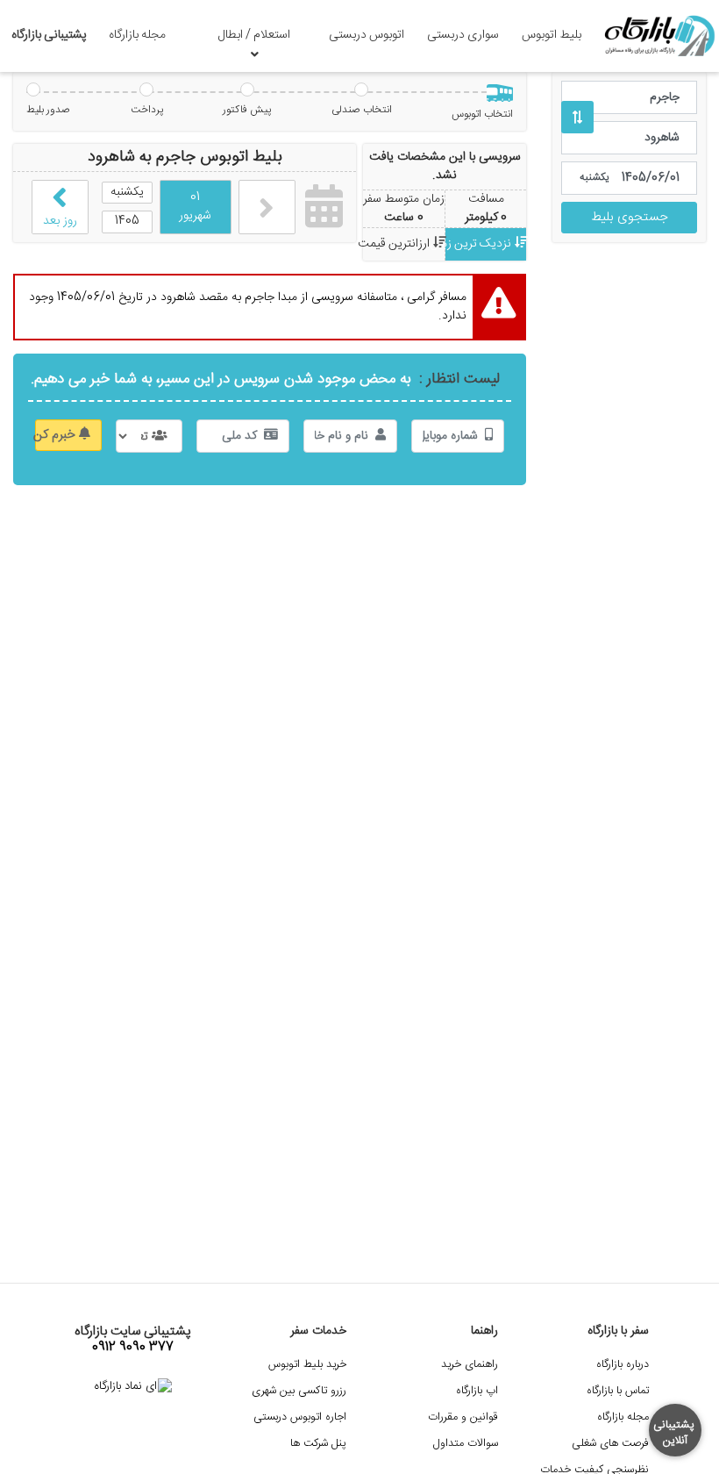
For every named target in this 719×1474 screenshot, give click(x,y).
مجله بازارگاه (137, 35)
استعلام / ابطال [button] (254, 35)
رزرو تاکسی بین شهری (299, 1391)
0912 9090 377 (133, 1348)
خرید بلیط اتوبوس (307, 1365)
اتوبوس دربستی (366, 35)
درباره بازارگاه (622, 1365)
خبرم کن (57, 435)
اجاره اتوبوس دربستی (299, 1417)
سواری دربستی (463, 35)
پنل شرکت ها (318, 1444)
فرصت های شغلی (610, 1444)
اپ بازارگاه (477, 1391)
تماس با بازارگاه (618, 1391)
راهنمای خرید (469, 1365)
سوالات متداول (465, 1444)
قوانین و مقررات (463, 1417)
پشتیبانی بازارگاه (49, 35)
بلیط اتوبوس (551, 35)
